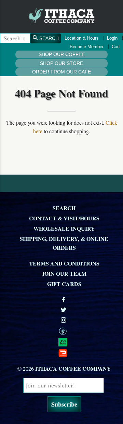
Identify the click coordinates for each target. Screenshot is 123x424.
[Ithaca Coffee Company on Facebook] (64, 299)
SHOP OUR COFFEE (62, 54)
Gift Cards (64, 284)
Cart (116, 46)
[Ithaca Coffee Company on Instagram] (64, 320)
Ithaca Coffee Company (73, 368)
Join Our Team (64, 273)
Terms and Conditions (64, 263)
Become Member (87, 46)
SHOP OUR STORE (61, 63)
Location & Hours (82, 38)
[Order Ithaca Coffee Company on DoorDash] (64, 352)
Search (64, 208)
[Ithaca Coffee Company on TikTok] (64, 331)
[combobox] (15, 38)
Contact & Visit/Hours (64, 218)
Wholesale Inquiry (64, 228)
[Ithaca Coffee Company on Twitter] (64, 310)
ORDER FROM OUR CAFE (61, 71)
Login (112, 38)
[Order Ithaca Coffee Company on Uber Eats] (64, 341)
